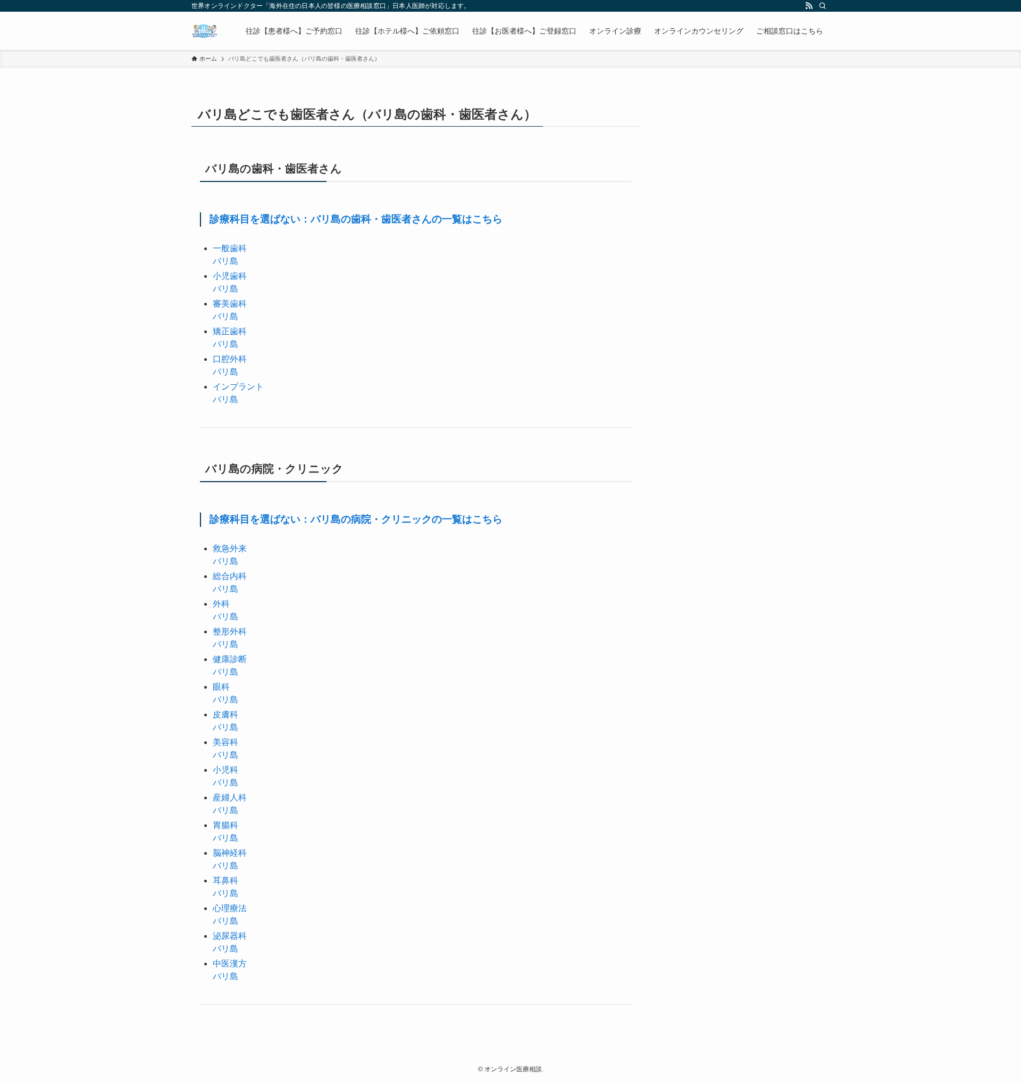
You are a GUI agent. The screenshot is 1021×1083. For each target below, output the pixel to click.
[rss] (809, 6)
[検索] (823, 6)
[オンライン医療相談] (204, 31)
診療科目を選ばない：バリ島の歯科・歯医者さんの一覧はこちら (356, 219)
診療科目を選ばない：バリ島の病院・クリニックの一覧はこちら (356, 519)
